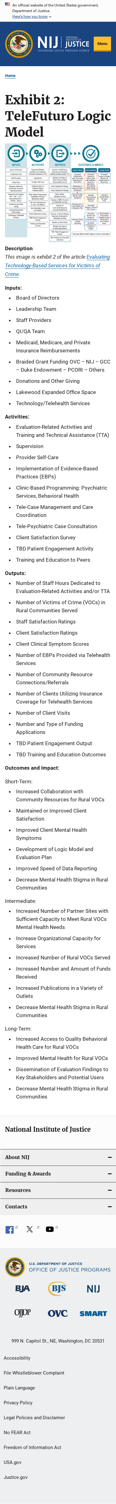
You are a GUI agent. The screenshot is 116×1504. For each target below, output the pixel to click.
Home (10, 75)
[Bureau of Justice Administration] (22, 1293)
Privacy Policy (18, 1403)
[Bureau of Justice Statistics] (58, 1297)
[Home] (63, 44)
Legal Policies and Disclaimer (34, 1417)
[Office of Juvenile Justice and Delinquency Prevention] (23, 1318)
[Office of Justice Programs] (19, 44)
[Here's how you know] (58, 11)
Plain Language (19, 1388)
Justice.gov (16, 1477)
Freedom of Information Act (32, 1447)
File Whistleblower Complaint (34, 1373)
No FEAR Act (17, 1432)
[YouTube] (52, 1231)
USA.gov (12, 1462)
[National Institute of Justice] (93, 1293)
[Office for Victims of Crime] (58, 1317)
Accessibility (17, 1358)
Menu (102, 43)
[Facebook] (12, 1231)
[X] (32, 1231)
